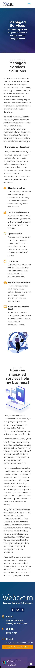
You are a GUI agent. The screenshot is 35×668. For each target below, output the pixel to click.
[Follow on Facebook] (13, 610)
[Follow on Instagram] (17, 610)
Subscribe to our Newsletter (17, 647)
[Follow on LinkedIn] (22, 610)
